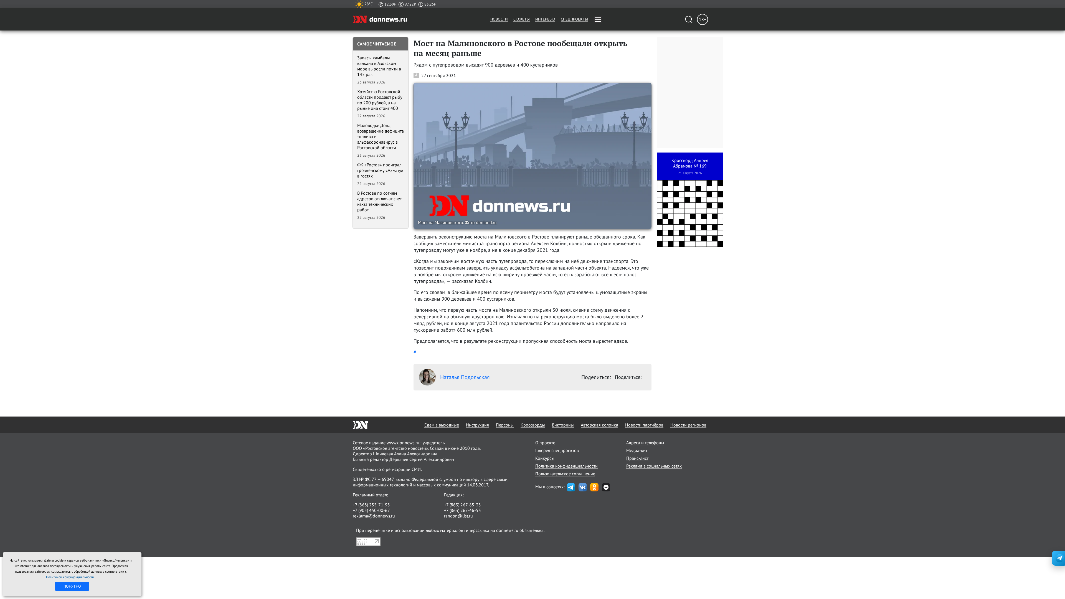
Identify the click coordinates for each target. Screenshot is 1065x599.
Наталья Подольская (465, 377)
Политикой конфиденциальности (70, 577)
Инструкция (477, 425)
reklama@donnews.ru (374, 516)
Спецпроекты (574, 19)
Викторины (563, 425)
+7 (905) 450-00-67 (371, 510)
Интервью (545, 19)
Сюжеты (521, 19)
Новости (499, 19)
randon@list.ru (458, 516)
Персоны (505, 425)
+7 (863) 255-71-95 (371, 504)
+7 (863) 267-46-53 (462, 510)
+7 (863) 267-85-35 (462, 504)
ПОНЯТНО (72, 586)
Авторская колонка (599, 425)
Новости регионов (688, 425)
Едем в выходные (441, 425)
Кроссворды (533, 425)
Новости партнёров (644, 425)
